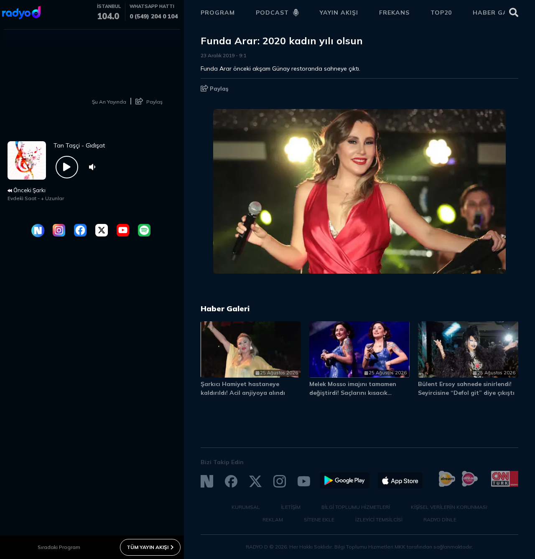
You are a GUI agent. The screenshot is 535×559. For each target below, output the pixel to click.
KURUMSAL (246, 507)
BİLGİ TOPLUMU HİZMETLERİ (355, 507)
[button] (475, 312)
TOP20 (441, 12)
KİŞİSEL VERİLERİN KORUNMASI (449, 507)
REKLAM (272, 519)
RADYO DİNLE (439, 519)
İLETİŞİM (291, 507)
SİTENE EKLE (319, 519)
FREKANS (394, 12)
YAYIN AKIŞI (339, 12)
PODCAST (272, 12)
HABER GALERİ (497, 12)
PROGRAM (218, 12)
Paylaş (218, 88)
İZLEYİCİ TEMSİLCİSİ (379, 519)
